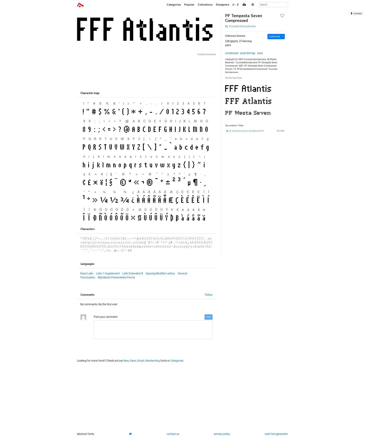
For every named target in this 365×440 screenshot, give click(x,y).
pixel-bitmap (247, 53)
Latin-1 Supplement (108, 273)
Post (208, 317)
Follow (209, 294)
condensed (231, 53)
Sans (133, 360)
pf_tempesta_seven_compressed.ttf (246, 131)
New (126, 360)
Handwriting (152, 360)
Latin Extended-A (132, 273)
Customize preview (206, 54)
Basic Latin (86, 273)
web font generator (276, 433)
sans (260, 53)
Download (274, 36)
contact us (173, 433)
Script (140, 360)
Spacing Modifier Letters (160, 273)
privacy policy (222, 433)
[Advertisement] (146, 72)
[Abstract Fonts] (80, 4)
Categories (176, 360)
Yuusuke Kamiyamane (242, 26)
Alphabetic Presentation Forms (116, 277)
